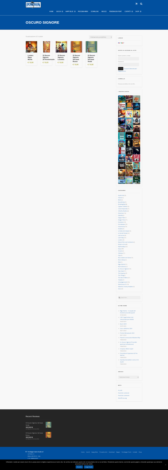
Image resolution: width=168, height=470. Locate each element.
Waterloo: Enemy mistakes (125, 286)
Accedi (120, 390)
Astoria (120, 198)
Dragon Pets (121, 220)
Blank (119, 200)
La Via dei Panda (122, 233)
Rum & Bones (122, 266)
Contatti (128, 11)
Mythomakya (121, 246)
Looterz (120, 240)
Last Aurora (121, 235)
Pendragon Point (115, 11)
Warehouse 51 (122, 284)
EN (121, 43)
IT (123, 43)
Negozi (104, 11)
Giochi (58, 11)
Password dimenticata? (130, 69)
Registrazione (122, 71)
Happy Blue (69, 11)
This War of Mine (123, 277)
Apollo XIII (121, 195)
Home (51, 11)
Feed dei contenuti (123, 393)
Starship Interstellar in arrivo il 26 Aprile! (129, 361)
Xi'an (119, 289)
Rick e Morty (121, 260)
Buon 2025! (123, 324)
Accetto (79, 467)
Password (121, 61)
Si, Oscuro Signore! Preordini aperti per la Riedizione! (128, 343)
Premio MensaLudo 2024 (127, 333)
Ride (119, 262)
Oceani (120, 251)
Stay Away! (121, 271)
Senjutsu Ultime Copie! (126, 349)
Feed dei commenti (123, 395)
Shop (137, 11)
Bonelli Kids (121, 202)
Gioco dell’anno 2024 (126, 328)
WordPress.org (122, 398)
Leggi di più (88, 467)
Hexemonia (121, 226)
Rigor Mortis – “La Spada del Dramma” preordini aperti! (128, 312)
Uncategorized (122, 282)
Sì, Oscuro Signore (123, 269)
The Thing (121, 275)
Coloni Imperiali (122, 209)
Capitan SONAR (122, 206)
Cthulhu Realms (122, 211)
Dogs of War (121, 217)
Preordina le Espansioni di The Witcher (128, 354)
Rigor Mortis (121, 264)
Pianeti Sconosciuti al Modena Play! (130, 337)
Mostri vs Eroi (122, 244)
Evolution (120, 222)
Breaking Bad (121, 204)
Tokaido (120, 280)
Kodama (120, 229)
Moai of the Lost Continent (125, 242)
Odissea (120, 253)
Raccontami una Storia (124, 257)
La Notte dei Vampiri (123, 231)
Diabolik (120, 215)
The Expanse (121, 273)
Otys (119, 255)
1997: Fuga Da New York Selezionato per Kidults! (127, 318)
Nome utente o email (124, 55)
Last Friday (121, 237)
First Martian (121, 224)
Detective (121, 213)
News (119, 249)
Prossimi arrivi (83, 11)
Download (95, 11)
